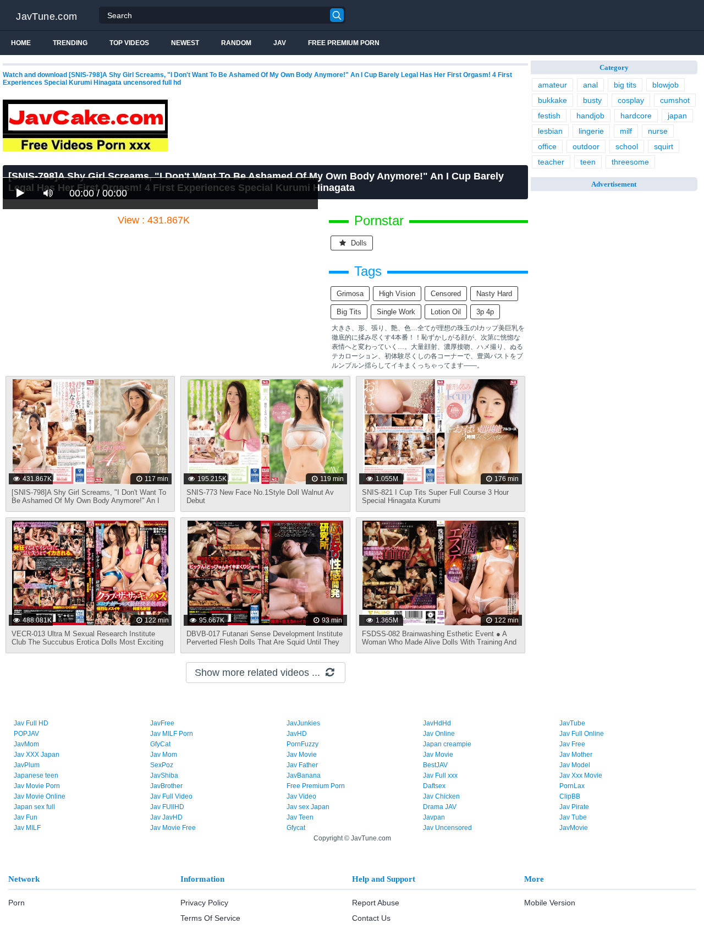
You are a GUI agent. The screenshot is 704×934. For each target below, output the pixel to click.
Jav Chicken (441, 796)
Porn (16, 902)
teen (588, 161)
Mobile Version (549, 902)
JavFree (162, 723)
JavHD (297, 734)
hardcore (636, 115)
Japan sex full (34, 807)
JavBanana (304, 775)
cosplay (631, 100)
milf (626, 131)
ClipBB (569, 796)
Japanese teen (36, 775)
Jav (279, 43)
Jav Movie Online (39, 796)
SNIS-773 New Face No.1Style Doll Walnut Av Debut (260, 496)
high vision (397, 294)
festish (549, 115)
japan (677, 115)
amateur (552, 84)
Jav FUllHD (167, 807)
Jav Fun (25, 817)
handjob (590, 115)
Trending (70, 43)
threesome (630, 161)
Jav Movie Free (173, 828)
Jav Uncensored (447, 828)
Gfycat (296, 828)
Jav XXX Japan (36, 754)
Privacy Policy (204, 902)
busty (592, 100)
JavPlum (27, 765)
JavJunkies (303, 723)
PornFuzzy (302, 744)
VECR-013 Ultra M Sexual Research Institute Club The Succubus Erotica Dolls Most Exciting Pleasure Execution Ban (87, 642)
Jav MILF (27, 828)
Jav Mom (163, 754)
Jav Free (572, 744)
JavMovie (573, 828)
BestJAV (435, 765)
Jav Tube (573, 817)
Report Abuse (375, 902)
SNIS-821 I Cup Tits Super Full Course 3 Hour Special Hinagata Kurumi (435, 496)
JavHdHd (437, 723)
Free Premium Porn (344, 43)
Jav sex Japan (308, 807)
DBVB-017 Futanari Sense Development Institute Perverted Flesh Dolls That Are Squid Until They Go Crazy (264, 642)
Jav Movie (302, 754)
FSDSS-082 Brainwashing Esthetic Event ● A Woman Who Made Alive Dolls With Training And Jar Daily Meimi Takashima (439, 642)
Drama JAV (440, 807)
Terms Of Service (210, 918)
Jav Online (439, 734)
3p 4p (485, 312)
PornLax (572, 786)
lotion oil (446, 312)
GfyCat (160, 744)
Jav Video (301, 796)
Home (21, 43)
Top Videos (129, 43)
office (547, 146)
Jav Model (574, 765)
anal (590, 84)
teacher (551, 161)
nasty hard (494, 294)
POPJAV (26, 734)
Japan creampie (447, 744)
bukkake (552, 100)
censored (446, 294)
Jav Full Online (581, 734)
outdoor (586, 146)
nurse (658, 131)
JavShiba (164, 775)
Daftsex (434, 786)
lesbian (550, 131)
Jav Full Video (171, 796)
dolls (358, 243)
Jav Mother (575, 754)
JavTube (572, 723)
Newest (185, 43)
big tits (349, 312)
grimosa (350, 294)
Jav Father (302, 765)
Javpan (434, 817)
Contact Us (371, 918)
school (626, 146)
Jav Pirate (574, 807)
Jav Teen (300, 817)
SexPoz (161, 765)
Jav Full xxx (440, 775)
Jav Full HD (31, 723)
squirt (663, 146)
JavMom (26, 744)
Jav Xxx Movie (580, 775)
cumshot (675, 100)
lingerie (591, 131)
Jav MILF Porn (171, 734)
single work (396, 312)
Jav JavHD (166, 817)
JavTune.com (46, 16)
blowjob (665, 84)
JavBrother (166, 786)
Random (236, 43)
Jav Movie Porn (37, 786)
